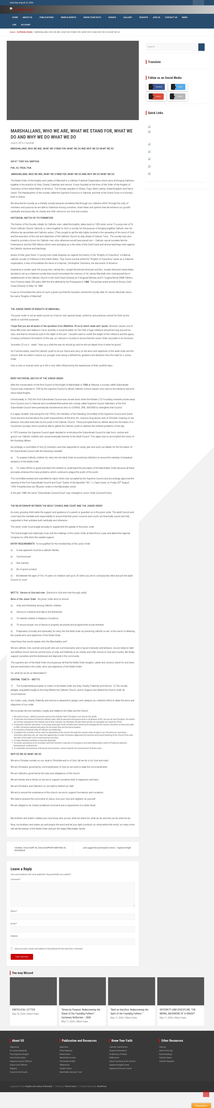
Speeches (64, 1047)
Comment (16, 879)
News (184, 17)
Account (26, 25)
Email (14, 924)
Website (14, 936)
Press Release (66, 1051)
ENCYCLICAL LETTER (23, 1009)
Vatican (162, 1047)
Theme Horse (70, 1086)
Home (15, 17)
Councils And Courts (19, 1072)
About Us (27, 17)
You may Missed (22, 973)
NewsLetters (65, 1054)
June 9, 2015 (17, 143)
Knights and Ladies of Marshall (38, 1086)
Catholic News (165, 1058)
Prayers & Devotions (118, 1051)
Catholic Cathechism (118, 1047)
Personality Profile (67, 1061)
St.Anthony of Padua (118, 1054)
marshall (29, 143)
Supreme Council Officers (21, 1061)
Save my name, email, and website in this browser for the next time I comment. (49, 949)
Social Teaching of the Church (122, 1061)
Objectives (14, 1047)
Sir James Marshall (18, 1051)
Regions (13, 1068)
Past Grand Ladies (18, 1058)
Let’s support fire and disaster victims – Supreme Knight (107, 848)
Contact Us (171, 17)
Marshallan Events (68, 1058)
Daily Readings (165, 1054)
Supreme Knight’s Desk (119, 1065)
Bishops (143, 17)
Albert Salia (33, 1014)
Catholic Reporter (166, 1061)
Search (201, 47)
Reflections (65, 1065)
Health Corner (66, 1068)
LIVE (14, 25)
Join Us (156, 17)
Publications (46, 17)
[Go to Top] (206, 1094)
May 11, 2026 (68, 1021)
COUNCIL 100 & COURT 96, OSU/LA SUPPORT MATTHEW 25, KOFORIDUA (40, 849)
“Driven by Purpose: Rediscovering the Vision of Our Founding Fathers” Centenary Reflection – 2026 (80, 1013)
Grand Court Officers (18, 1065)
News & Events (68, 17)
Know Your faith (92, 17)
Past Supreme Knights (19, 1054)
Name (14, 911)
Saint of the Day (166, 1051)
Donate (112, 17)
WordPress (102, 1086)
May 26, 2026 (18, 1014)
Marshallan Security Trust (71, 1072)
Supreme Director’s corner (120, 1068)
